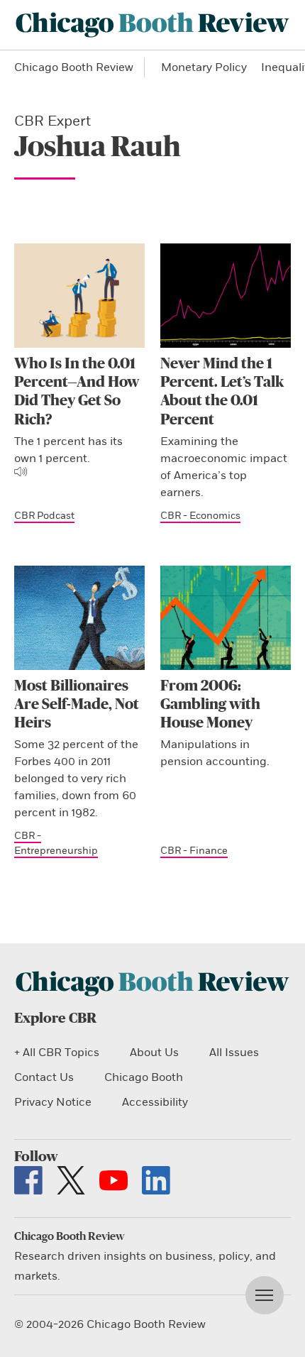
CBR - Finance (194, 851)
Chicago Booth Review (73, 67)
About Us (154, 1052)
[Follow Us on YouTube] (113, 1180)
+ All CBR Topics (56, 1052)
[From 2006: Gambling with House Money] (225, 618)
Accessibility (155, 1102)
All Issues (234, 1052)
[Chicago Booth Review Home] (152, 25)
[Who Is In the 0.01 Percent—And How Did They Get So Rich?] (79, 295)
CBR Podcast (44, 516)
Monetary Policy (204, 67)
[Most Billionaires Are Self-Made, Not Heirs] (79, 618)
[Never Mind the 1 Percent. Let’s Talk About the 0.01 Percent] (225, 295)
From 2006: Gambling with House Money (210, 704)
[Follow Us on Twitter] (71, 1180)
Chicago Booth (143, 1077)
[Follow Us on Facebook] (28, 1180)
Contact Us (44, 1077)
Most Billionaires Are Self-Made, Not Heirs (76, 704)
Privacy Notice (53, 1102)
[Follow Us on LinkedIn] (156, 1180)
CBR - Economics (200, 516)
